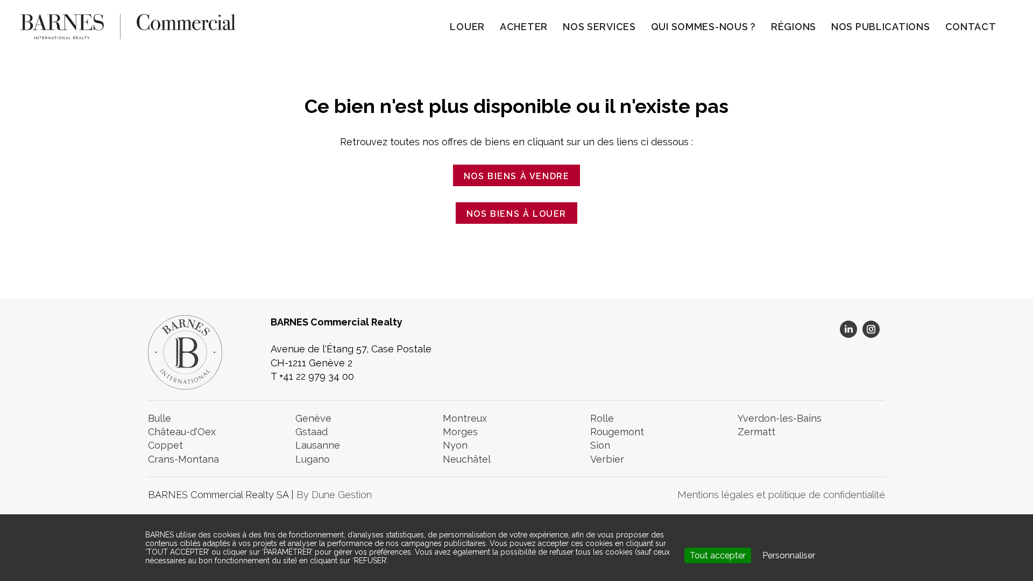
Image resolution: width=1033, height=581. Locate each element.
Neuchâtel (467, 459)
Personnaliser (788, 555)
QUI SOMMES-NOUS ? (703, 26)
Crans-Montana (183, 459)
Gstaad (311, 431)
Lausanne (317, 445)
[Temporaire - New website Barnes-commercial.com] (128, 25)
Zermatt (756, 431)
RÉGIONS (793, 26)
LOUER (467, 26)
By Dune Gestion (334, 494)
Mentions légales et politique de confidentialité (781, 494)
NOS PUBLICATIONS (880, 26)
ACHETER (524, 26)
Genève (313, 418)
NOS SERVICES (599, 26)
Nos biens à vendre (517, 176)
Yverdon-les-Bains (780, 418)
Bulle (159, 418)
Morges (460, 431)
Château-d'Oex (182, 431)
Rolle (602, 418)
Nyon (455, 445)
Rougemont (617, 431)
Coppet (165, 445)
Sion (600, 445)
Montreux (465, 418)
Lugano (312, 459)
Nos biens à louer (516, 214)
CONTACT (970, 26)
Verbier (607, 459)
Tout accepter (718, 555)
